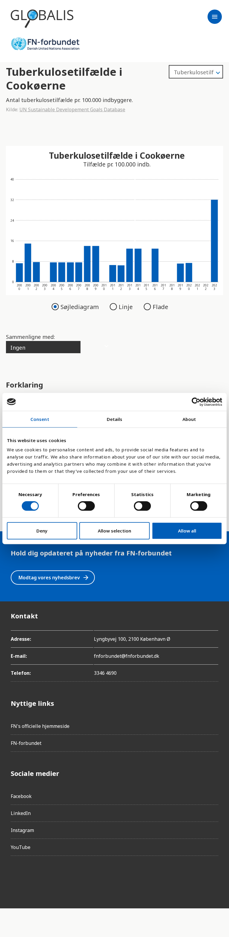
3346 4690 (105, 673)
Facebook (21, 796)
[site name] (42, 19)
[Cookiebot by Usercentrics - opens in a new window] (196, 401)
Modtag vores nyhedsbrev (53, 577)
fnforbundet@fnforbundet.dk (126, 656)
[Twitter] (49, 877)
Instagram (22, 830)
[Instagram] (32, 877)
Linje (126, 307)
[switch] (86, 506)
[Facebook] (15, 877)
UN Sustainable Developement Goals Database (72, 109)
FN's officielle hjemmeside (40, 726)
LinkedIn (21, 813)
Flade (160, 307)
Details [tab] (115, 419)
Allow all (187, 531)
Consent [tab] (39, 419)
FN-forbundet (26, 743)
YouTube (20, 847)
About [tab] (189, 419)
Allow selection (114, 531)
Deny (41, 531)
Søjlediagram (80, 307)
